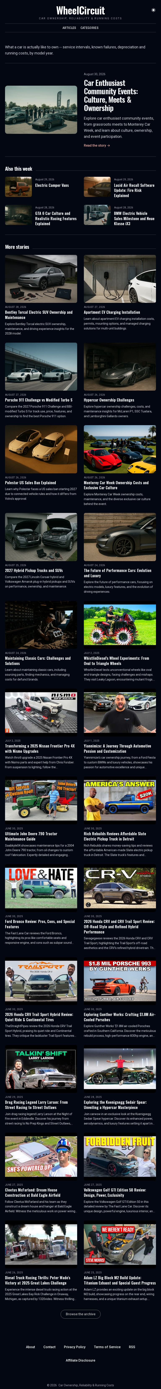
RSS (132, 1347)
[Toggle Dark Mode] (153, 10)
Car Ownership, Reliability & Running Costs (86, 1385)
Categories (89, 28)
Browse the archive (80, 1314)
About (30, 1347)
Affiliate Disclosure (80, 1360)
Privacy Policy (75, 1347)
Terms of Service (107, 1347)
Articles (69, 28)
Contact (49, 1347)
